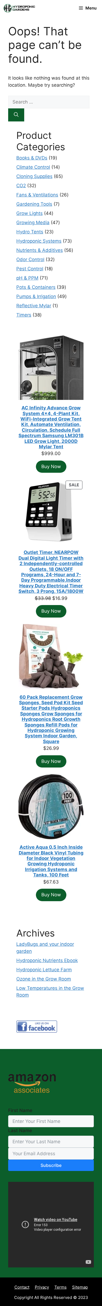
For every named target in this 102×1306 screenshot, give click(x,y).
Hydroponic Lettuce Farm (44, 969)
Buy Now (51, 466)
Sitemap (80, 1287)
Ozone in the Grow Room (43, 979)
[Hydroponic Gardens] (19, 8)
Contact (21, 1287)
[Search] (16, 114)
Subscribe (51, 1165)
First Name (20, 1110)
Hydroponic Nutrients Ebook (47, 960)
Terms (60, 1287)
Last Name (20, 1130)
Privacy (42, 1287)
